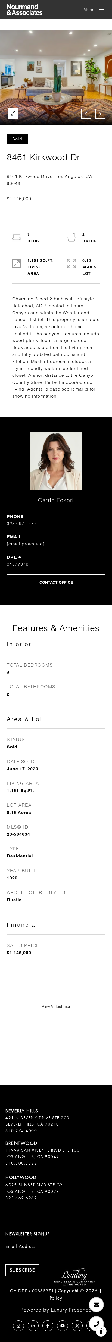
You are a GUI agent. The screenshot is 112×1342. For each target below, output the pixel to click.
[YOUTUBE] (62, 1325)
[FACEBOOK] (47, 1325)
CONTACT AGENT (56, 582)
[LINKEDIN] (33, 1325)
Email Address (20, 1246)
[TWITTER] (77, 1325)
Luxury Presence (71, 1310)
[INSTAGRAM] (18, 1325)
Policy (56, 1298)
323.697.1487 (22, 523)
